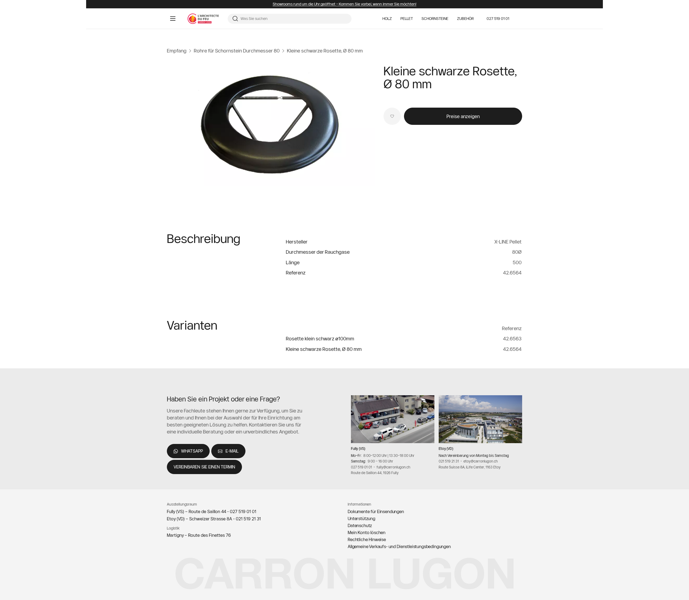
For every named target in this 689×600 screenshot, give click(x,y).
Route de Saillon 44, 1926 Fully (375, 473)
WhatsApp (192, 451)
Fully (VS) (358, 448)
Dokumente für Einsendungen (376, 511)
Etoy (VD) (446, 448)
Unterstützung (361, 518)
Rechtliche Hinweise (367, 539)
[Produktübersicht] (271, 124)
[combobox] (294, 18)
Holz (387, 19)
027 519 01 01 (498, 18)
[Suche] (235, 18)
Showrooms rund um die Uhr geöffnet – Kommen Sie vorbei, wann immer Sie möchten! (344, 4)
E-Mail (232, 451)
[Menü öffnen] (173, 18)
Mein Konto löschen (366, 532)
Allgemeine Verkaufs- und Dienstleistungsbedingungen (399, 546)
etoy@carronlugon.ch (480, 461)
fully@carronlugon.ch (393, 467)
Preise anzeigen (463, 116)
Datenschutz (360, 525)
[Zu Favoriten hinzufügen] (392, 116)
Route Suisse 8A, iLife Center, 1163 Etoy (470, 467)
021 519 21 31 (449, 461)
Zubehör (465, 19)
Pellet (406, 19)
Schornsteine (434, 19)
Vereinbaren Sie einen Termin (204, 466)
